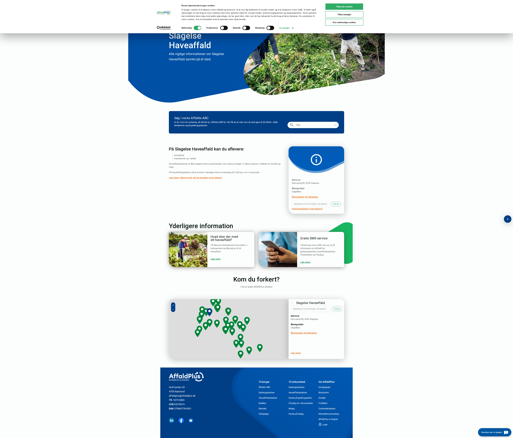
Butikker (262, 403)
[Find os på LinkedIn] (171, 420)
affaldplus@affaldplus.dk (182, 395)
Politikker (322, 403)
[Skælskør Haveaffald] (205, 326)
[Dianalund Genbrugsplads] (213, 302)
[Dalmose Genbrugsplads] (209, 323)
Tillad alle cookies (344, 6)
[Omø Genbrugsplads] (197, 333)
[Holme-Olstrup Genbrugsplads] (231, 325)
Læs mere (296, 353)
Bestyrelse (323, 392)
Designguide (324, 387)
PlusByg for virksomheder (301, 403)
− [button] (173, 309)
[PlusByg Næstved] (225, 330)
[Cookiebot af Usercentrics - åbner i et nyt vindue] (163, 28)
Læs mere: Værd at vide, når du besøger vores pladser (195, 177)
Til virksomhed (297, 381)
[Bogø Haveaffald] (240, 354)
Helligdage (264, 414)
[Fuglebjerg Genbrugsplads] (217, 324)
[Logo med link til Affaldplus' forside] (211, 376)
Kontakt (322, 398)
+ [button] (173, 305)
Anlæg (292, 408)
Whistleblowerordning (328, 414)
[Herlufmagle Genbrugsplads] (226, 321)
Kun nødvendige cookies (344, 22)
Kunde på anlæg (296, 414)
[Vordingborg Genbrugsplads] (236, 344)
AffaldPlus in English (328, 419)
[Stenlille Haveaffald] (218, 302)
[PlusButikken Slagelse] (206, 312)
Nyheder (263, 408)
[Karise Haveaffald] (247, 321)
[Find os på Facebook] (181, 420)
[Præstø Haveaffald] (240, 338)
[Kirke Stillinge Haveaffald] (202, 310)
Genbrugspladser (267, 392)
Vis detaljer (284, 28)
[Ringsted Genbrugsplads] (228, 312)
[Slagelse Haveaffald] (209, 312)
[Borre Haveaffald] (260, 348)
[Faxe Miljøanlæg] (243, 328)
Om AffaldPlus (326, 381)
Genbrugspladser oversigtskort (307, 209)
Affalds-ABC (264, 387)
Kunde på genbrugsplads (300, 398)
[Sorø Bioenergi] (218, 308)
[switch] (224, 28)
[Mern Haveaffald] (241, 344)
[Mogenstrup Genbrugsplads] (232, 332)
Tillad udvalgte (344, 14)
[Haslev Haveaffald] (235, 320)
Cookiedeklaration (326, 408)
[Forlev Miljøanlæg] (201, 315)
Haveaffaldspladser (268, 398)
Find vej (336, 204)
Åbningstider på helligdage (305, 197)
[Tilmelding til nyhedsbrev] (190, 420)
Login (322, 424)
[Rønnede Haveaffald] (240, 325)
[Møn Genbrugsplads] (249, 351)
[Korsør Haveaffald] (199, 320)
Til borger (264, 381)
